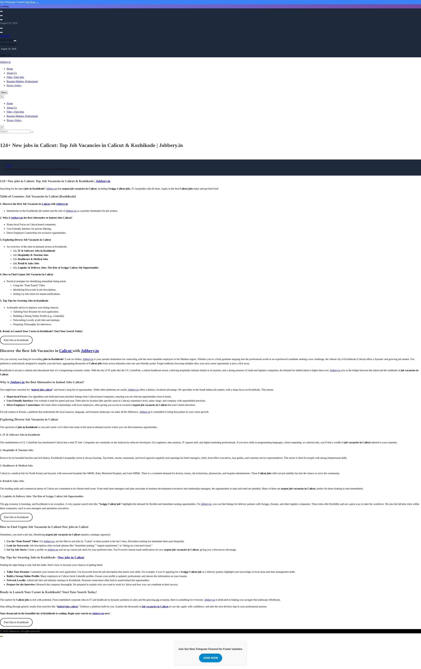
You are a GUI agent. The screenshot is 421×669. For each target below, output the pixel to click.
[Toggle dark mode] (1, 15)
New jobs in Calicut (71, 557)
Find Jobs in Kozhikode (16, 340)
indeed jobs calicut (42, 389)
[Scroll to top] (1, 636)
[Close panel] (15, 40)
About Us (12, 73)
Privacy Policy (14, 85)
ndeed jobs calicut (68, 606)
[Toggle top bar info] (1, 19)
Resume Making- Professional (22, 81)
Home (10, 68)
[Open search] (1, 11)
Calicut (46, 204)
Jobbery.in (5, 62)
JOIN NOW (210, 657)
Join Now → (32, 2)
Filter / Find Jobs (15, 77)
